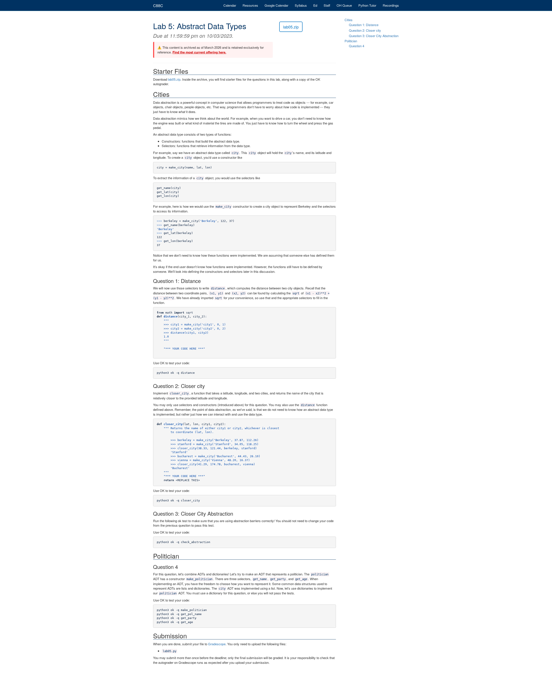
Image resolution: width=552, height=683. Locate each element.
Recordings (391, 5)
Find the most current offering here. (199, 52)
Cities (349, 19)
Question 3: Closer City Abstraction (373, 35)
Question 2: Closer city (365, 30)
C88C (158, 5)
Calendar (229, 5)
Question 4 (356, 46)
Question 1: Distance (363, 24)
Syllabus (301, 5)
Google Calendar (276, 5)
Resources (250, 5)
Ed (315, 5)
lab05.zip (291, 27)
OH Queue (344, 5)
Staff (327, 5)
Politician (351, 41)
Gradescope (217, 644)
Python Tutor (367, 5)
